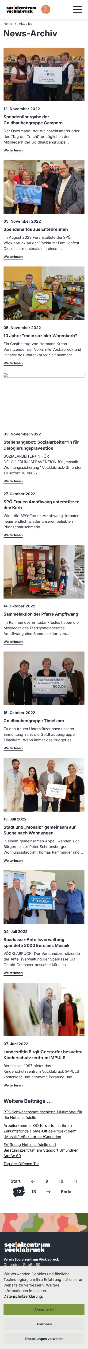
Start (16, 1181)
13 (33, 1191)
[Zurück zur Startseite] (21, 9)
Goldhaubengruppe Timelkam (34, 720)
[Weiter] (48, 1191)
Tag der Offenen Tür (21, 1163)
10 (61, 1181)
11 (75, 1181)
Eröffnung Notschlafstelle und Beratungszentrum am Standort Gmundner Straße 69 (41, 1150)
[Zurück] (33, 1181)
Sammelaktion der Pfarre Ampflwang (41, 614)
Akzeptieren (44, 1309)
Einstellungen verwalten (44, 1339)
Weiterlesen (13, 150)
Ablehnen (44, 1324)
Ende (66, 1191)
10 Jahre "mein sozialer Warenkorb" (40, 335)
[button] (77, 9)
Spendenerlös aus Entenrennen (36, 229)
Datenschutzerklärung (23, 1296)
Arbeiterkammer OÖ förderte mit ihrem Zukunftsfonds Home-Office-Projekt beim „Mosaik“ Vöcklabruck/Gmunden (40, 1131)
